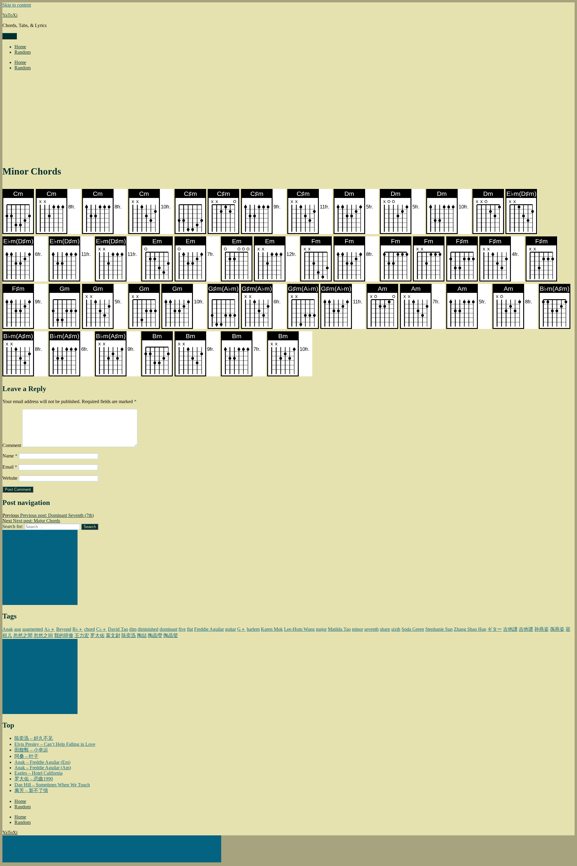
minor (357, 629)
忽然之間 (22, 635)
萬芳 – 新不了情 (31, 790)
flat (190, 629)
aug (17, 629)
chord (89, 629)
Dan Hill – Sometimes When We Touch (52, 784)
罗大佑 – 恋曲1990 (33, 778)
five (182, 629)
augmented (32, 629)
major (321, 629)
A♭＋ (49, 629)
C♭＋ (101, 629)
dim (132, 629)
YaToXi (9, 15)
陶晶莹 (170, 635)
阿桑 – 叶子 (26, 756)
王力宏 (82, 635)
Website (9, 478)
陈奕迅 (128, 635)
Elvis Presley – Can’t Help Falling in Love (54, 744)
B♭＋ (77, 629)
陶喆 (142, 635)
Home (20, 46)
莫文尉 (113, 635)
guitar (230, 629)
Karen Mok (272, 629)
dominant (168, 629)
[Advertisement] (288, 117)
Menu (9, 36)
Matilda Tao (339, 629)
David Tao (118, 629)
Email (9, 466)
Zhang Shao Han (470, 629)
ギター (494, 629)
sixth (395, 629)
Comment (11, 445)
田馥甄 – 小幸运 (31, 749)
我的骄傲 (63, 635)
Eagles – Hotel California (38, 773)
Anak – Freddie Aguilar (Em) (42, 762)
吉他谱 (526, 629)
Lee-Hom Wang (299, 629)
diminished (148, 629)
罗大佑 (97, 635)
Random (22, 52)
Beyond (63, 629)
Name (9, 455)
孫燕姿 (557, 629)
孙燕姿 (541, 629)
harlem (253, 629)
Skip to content (16, 5)
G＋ (241, 629)
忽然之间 (43, 635)
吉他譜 (510, 629)
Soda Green (412, 629)
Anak (7, 629)
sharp (385, 629)
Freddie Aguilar (209, 629)
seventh (371, 629)
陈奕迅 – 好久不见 (33, 738)
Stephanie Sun (439, 629)
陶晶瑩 (155, 635)
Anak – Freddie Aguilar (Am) (42, 767)
